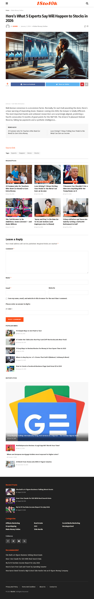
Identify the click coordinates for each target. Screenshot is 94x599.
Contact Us (53, 587)
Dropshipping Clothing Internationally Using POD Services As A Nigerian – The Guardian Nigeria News (43, 436)
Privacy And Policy (12, 587)
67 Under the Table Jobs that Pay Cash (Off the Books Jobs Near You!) (41, 339)
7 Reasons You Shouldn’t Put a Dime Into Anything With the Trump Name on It (75, 188)
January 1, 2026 (26, 26)
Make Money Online (17, 10)
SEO (35, 526)
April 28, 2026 (10, 194)
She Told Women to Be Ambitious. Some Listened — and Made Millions (19, 221)
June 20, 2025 (12, 438)
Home (7, 10)
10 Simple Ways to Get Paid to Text (29, 331)
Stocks (36, 153)
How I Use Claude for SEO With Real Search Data (33, 498)
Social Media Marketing (71, 523)
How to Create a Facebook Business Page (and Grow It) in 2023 (39, 366)
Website (52, 288)
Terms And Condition (28, 587)
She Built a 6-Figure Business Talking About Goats (34, 489)
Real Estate (38, 523)
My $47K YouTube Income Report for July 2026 (33, 507)
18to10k (47, 3)
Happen (22, 153)
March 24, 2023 (21, 333)
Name (8, 278)
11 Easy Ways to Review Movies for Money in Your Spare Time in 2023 (41, 348)
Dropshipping (11, 526)
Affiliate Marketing (13, 523)
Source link (10, 148)
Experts (14, 153)
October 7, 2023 (12, 457)
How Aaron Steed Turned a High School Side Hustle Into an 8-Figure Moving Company (37, 571)
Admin (15, 26)
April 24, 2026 (39, 227)
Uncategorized (68, 526)
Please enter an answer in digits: (18, 304)
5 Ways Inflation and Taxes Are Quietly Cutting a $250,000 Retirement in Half (75, 221)
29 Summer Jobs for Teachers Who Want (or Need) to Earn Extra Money (17, 188)
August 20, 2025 (21, 360)
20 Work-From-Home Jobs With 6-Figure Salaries (34, 462)
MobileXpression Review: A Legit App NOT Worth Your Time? (38, 445)
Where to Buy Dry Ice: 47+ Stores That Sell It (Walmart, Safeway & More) (42, 357)
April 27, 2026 (67, 194)
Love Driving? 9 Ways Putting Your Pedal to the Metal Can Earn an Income (46, 188)
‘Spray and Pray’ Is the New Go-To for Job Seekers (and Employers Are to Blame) (46, 221)
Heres (30, 153)
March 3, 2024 (21, 448)
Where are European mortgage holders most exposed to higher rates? (33, 454)
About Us (43, 587)
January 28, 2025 (21, 342)
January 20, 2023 (21, 369)
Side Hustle (38, 529)
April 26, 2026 (10, 227)
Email (8, 288)
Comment (10, 249)
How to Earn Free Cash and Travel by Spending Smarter (26, 567)
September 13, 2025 (22, 465)
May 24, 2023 (20, 351)
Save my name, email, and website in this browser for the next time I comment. (37, 298)
